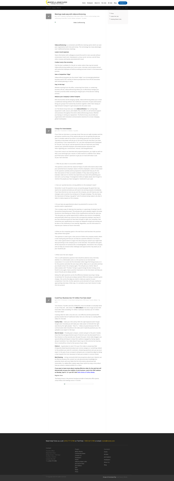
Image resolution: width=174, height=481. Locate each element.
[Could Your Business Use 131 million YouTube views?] (48, 300)
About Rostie (79, 451)
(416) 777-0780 (69, 441)
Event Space (72, 300)
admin (85, 18)
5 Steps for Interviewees (63, 129)
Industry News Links (116, 19)
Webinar (73, 18)
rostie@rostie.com (108, 441)
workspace (78, 18)
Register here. (59, 375)
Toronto (86, 16)
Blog (105, 465)
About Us (106, 462)
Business (64, 16)
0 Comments (64, 130)
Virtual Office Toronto (66, 18)
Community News (80, 453)
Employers (78, 457)
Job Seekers (78, 465)
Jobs (76, 467)
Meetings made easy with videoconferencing (70, 14)
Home (123, 7)
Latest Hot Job (114, 16)
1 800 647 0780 (89, 441)
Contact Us (78, 455)
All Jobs (106, 454)
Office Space (77, 16)
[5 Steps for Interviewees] (48, 131)
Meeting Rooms (70, 16)
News (76, 469)
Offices (81, 16)
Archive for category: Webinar (53, 8)
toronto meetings (92, 16)
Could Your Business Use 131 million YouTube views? (73, 298)
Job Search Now (79, 463)
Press (112, 13)
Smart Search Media (121, 477)
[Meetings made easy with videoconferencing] (48, 16)
